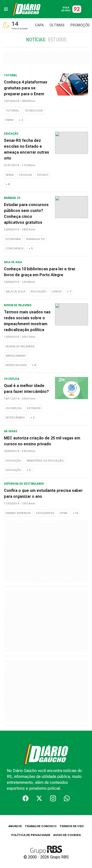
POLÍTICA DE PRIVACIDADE (30, 835)
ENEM (9, 120)
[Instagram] (53, 798)
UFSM (63, 513)
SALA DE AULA (15, 291)
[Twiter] (39, 798)
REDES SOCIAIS (16, 365)
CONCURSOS (14, 248)
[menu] (6, 9)
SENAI (10, 175)
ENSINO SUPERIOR (18, 513)
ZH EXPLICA (14, 408)
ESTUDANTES (45, 513)
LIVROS (57, 291)
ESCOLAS (25, 175)
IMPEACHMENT (16, 355)
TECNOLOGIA (34, 110)
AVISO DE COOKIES (67, 835)
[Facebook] (25, 798)
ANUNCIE (15, 826)
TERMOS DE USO (71, 826)
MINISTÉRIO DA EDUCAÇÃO (45, 460)
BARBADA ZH (35, 239)
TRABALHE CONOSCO (40, 826)
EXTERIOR (34, 408)
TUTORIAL (12, 110)
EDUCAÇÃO (38, 291)
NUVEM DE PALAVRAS (20, 346)
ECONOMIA (13, 239)
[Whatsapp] (67, 798)
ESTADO (43, 175)
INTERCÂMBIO (15, 417)
